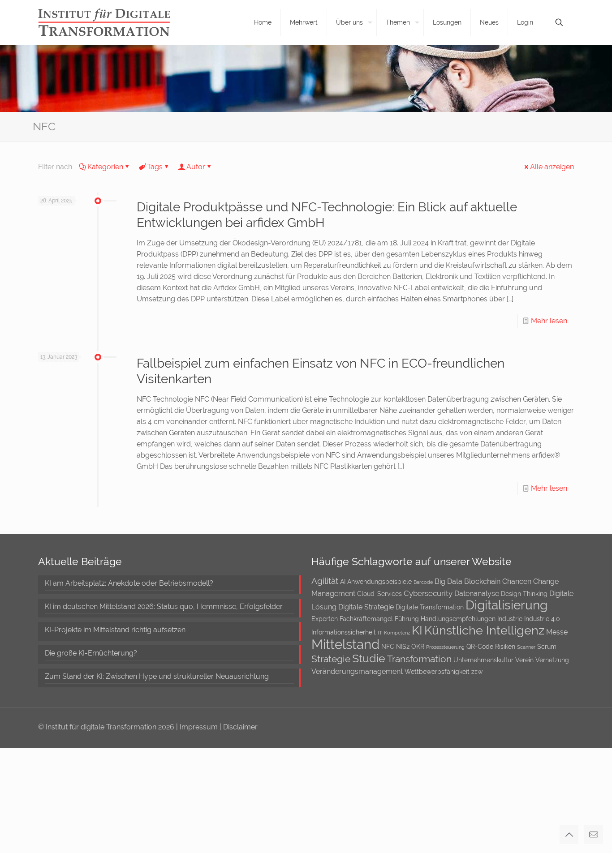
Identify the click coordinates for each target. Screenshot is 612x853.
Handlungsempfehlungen (458, 618)
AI (342, 581)
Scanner (526, 647)
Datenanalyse (476, 593)
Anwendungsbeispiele (379, 581)
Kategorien (105, 167)
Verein (524, 660)
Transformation (419, 658)
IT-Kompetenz (394, 632)
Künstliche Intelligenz (484, 630)
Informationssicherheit (343, 632)
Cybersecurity (428, 593)
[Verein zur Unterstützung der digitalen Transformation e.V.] (110, 22)
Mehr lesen (549, 321)
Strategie (330, 658)
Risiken (505, 646)
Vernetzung (552, 660)
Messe (557, 632)
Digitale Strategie (366, 607)
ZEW (477, 672)
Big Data (448, 581)
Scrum (546, 646)
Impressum (200, 727)
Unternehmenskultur (483, 660)
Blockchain (482, 581)
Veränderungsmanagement (357, 671)
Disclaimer (240, 727)
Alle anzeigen (552, 167)
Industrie (509, 618)
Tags (155, 167)
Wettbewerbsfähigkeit (437, 671)
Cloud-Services (379, 593)
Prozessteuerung (445, 647)
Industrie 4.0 (542, 618)
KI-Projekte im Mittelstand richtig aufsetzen (115, 630)
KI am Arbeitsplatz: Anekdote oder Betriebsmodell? (129, 583)
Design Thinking (524, 593)
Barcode (423, 582)
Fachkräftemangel (366, 618)
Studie (368, 658)
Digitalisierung (506, 605)
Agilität (324, 581)
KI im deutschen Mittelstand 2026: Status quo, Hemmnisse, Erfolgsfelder (164, 606)
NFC (387, 646)
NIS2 (402, 646)
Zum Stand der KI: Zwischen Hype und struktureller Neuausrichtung (157, 676)
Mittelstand (345, 644)
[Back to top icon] (569, 834)
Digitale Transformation (430, 607)
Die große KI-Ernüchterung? (91, 653)
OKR (417, 646)
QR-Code (479, 646)
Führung (407, 618)
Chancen (516, 581)
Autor (195, 167)
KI (417, 630)
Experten (324, 618)
